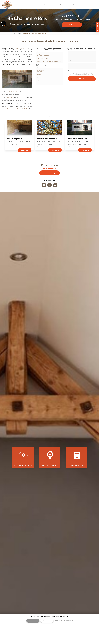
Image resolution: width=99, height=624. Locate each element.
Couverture (55, 4)
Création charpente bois (15, 139)
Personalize (59, 620)
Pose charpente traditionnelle (47, 139)
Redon (38, 79)
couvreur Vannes (9, 97)
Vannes (19, 33)
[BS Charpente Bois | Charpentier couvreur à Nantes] (7, 5)
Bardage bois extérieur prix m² (42, 58)
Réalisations (86, 4)
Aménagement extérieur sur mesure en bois (45, 54)
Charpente (47, 4)
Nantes (38, 77)
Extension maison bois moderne (77, 139)
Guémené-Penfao (40, 73)
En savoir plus (25, 150)
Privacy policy (69, 620)
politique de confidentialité (87, 74)
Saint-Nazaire (39, 82)
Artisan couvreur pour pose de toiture (44, 57)
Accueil (40, 4)
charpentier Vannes (11, 91)
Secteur (15, 33)
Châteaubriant (39, 71)
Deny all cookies (47, 620)
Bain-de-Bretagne (40, 70)
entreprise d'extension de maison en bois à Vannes (16, 108)
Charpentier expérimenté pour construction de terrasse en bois (49, 61)
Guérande (39, 74)
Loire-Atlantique (40, 76)
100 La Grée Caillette (72, 19)
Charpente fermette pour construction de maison (46, 60)
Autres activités (76, 4)
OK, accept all (33, 620)
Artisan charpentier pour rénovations (44, 55)
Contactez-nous (72, 25)
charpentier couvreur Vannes (21, 48)
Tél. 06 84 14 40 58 (49, 168)
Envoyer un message (49, 173)
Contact (94, 4)
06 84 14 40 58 (71, 15)
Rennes (38, 80)
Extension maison (65, 4)
